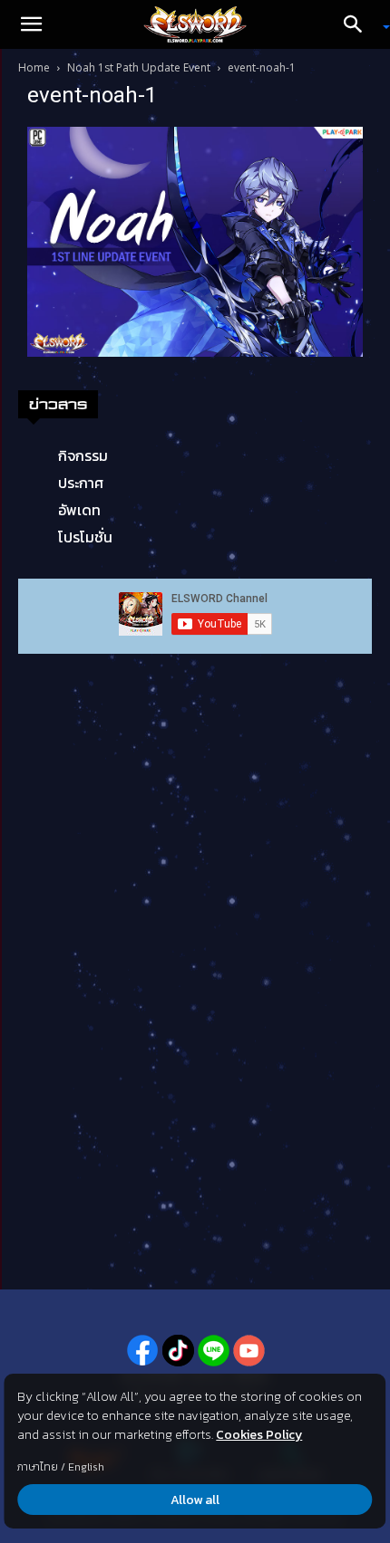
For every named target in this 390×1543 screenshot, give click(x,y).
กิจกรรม (83, 455)
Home (34, 67)
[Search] (359, 24)
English (86, 1467)
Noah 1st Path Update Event (138, 67)
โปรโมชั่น (85, 537)
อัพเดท (79, 510)
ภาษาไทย (37, 1467)
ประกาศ (80, 483)
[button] (31, 24)
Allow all (195, 1499)
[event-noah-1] (195, 241)
